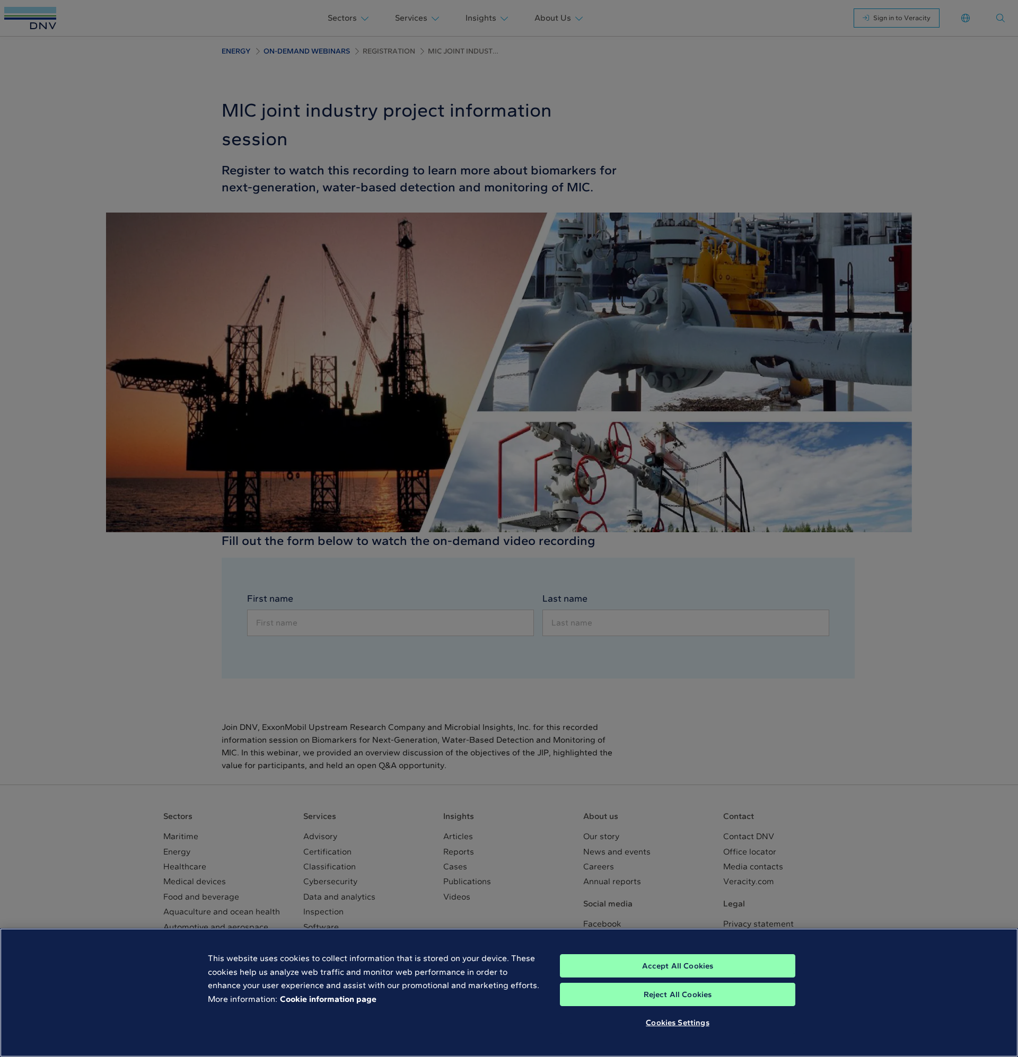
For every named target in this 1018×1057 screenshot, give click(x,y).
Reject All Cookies (678, 994)
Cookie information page (328, 999)
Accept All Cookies (678, 966)
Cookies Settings (677, 1022)
